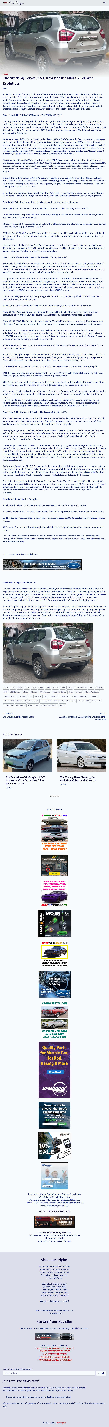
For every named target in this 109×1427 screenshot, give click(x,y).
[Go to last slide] (6, 766)
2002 (48, 688)
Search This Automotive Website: (18, 1369)
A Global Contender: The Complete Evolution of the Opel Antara (82, 716)
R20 (30, 696)
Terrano (53, 696)
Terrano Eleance (79, 696)
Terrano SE (33, 701)
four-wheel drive (59, 692)
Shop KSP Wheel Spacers (54, 1232)
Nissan (5, 74)
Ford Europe (45, 692)
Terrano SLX (45, 701)
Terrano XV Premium (49, 705)
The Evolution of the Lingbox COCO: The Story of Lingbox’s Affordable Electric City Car (26, 780)
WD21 (62, 705)
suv (45, 696)
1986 (6, 688)
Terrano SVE (83, 701)
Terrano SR (58, 701)
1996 (34, 688)
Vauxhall (63, 785)
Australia (99, 688)
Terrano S (21, 701)
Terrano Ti (95, 701)
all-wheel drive (80, 688)
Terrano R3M (9, 701)
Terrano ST (71, 701)
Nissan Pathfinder (92, 692)
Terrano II (92, 696)
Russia (38, 696)
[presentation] (27, 755)
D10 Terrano (15, 692)
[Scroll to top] (103, 1424)
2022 (69, 688)
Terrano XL (21, 705)
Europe (34, 692)
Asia (91, 688)
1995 (26, 688)
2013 (62, 688)
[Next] (103, 766)
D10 (5, 692)
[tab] (50, 796)
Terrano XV (33, 705)
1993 (20, 688)
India (70, 692)
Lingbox (9, 788)
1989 (13, 688)
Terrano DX (65, 696)
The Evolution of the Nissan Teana (18, 715)
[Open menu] (104, 3)
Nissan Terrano (10, 696)
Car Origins (61, 1423)
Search (101, 1373)
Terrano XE (8, 705)
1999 (41, 688)
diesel (25, 692)
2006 (55, 688)
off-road (22, 696)
